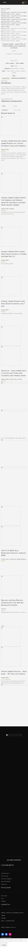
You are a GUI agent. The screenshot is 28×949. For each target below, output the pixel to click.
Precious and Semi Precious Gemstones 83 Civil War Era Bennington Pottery (12, 602)
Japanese (23, 71)
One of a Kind (18, 379)
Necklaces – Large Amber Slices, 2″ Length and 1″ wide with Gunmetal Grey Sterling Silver (13, 373)
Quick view (3, 171)
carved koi (17, 71)
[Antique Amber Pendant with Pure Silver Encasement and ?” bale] (11, 286)
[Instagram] (10, 934)
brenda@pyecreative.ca (10, 927)
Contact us (4, 884)
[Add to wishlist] (3, 163)
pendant (14, 72)
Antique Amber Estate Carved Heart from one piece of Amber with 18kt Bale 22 (13, 254)
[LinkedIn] (6, 934)
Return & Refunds (5, 881)
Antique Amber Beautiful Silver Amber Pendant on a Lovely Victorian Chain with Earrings (13, 143)
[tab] (6, 78)
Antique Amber (14, 68)
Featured (21, 68)
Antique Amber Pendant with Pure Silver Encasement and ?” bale (13, 303)
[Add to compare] (3, 138)
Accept (4, 945)
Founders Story (5, 873)
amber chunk (10, 71)
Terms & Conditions (6, 878)
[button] (3, 167)
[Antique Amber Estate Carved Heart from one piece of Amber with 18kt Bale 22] (11, 236)
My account (4, 895)
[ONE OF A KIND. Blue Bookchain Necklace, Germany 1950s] (11, 515)
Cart (2, 898)
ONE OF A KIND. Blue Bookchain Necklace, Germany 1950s (13, 553)
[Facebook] (2, 934)
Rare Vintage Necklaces (20, 559)
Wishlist (3, 901)
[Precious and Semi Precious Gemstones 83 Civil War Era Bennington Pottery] (11, 585)
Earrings (11, 208)
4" (5, 71)
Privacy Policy (4, 876)
